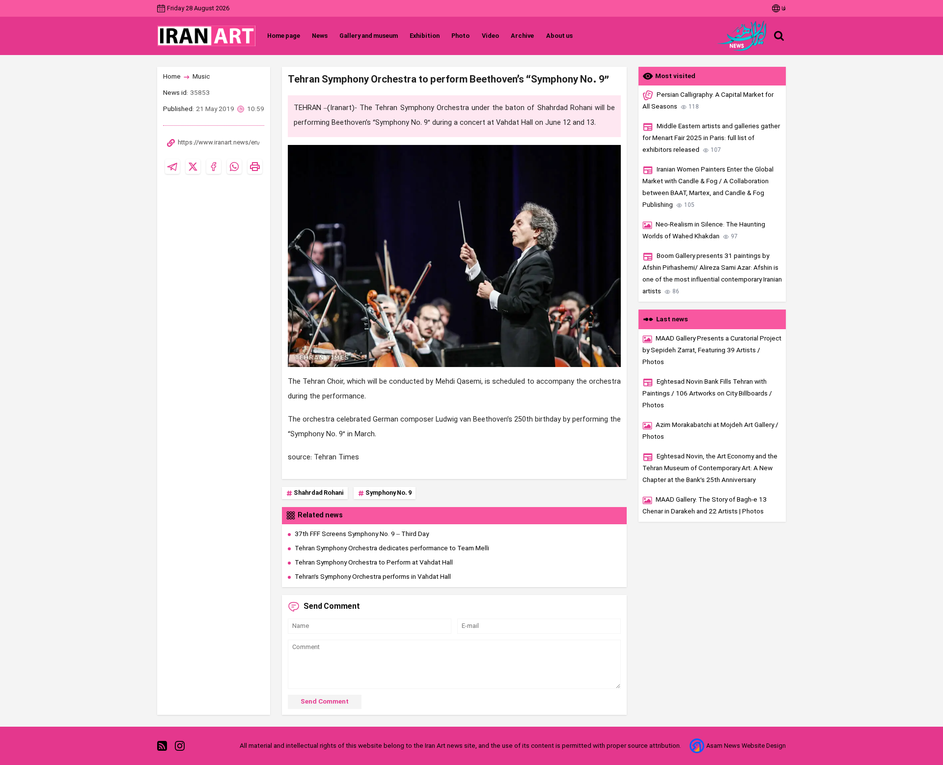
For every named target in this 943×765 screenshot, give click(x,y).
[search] (779, 36)
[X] (193, 166)
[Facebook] (213, 166)
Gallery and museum (368, 36)
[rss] (162, 746)
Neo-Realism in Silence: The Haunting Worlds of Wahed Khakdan (703, 231)
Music (201, 77)
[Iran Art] (206, 36)
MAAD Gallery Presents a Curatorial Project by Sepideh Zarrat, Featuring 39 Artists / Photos (711, 351)
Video (490, 36)
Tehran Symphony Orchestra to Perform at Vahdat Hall (374, 563)
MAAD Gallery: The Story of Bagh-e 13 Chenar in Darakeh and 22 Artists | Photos (704, 506)
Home (172, 77)
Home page (283, 36)
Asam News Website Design (746, 746)
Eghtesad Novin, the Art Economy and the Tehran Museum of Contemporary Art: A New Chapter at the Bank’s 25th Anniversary (709, 468)
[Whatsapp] (234, 166)
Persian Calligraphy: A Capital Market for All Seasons (708, 101)
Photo (460, 36)
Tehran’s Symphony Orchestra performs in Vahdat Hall (373, 577)
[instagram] (180, 746)
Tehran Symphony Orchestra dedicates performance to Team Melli (392, 548)
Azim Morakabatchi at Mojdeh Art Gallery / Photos (710, 431)
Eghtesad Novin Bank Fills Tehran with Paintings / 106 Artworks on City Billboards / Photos (707, 394)
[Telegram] (172, 166)
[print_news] (255, 166)
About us (559, 36)
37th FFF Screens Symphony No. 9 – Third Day (362, 534)
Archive (522, 36)
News (320, 36)
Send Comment (325, 702)
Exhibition (425, 36)
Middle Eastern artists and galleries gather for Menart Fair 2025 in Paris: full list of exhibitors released (711, 138)
